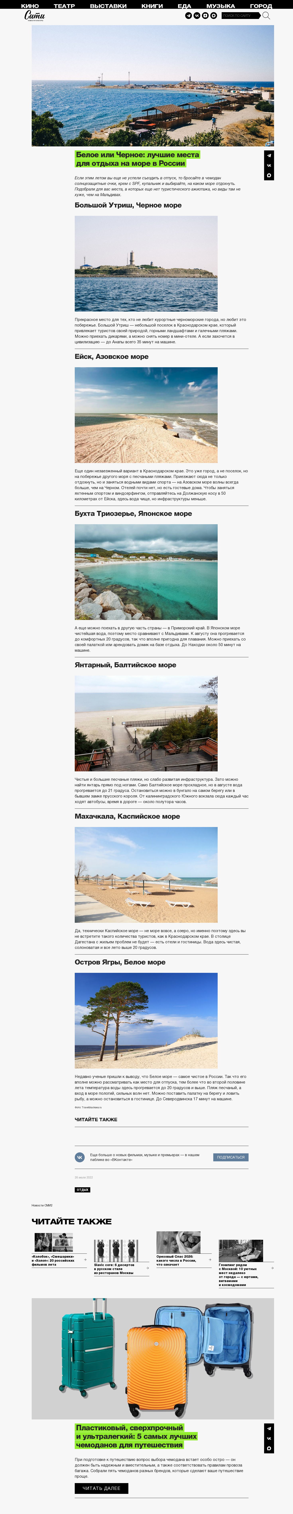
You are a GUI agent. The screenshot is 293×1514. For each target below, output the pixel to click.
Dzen (205, 15)
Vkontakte (197, 15)
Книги (152, 6)
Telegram (188, 15)
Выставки (108, 6)
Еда (184, 6)
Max (213, 15)
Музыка (220, 6)
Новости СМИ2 (42, 1205)
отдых (82, 1189)
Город (261, 6)
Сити (35, 15)
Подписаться (231, 1157)
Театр (64, 6)
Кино (30, 6)
